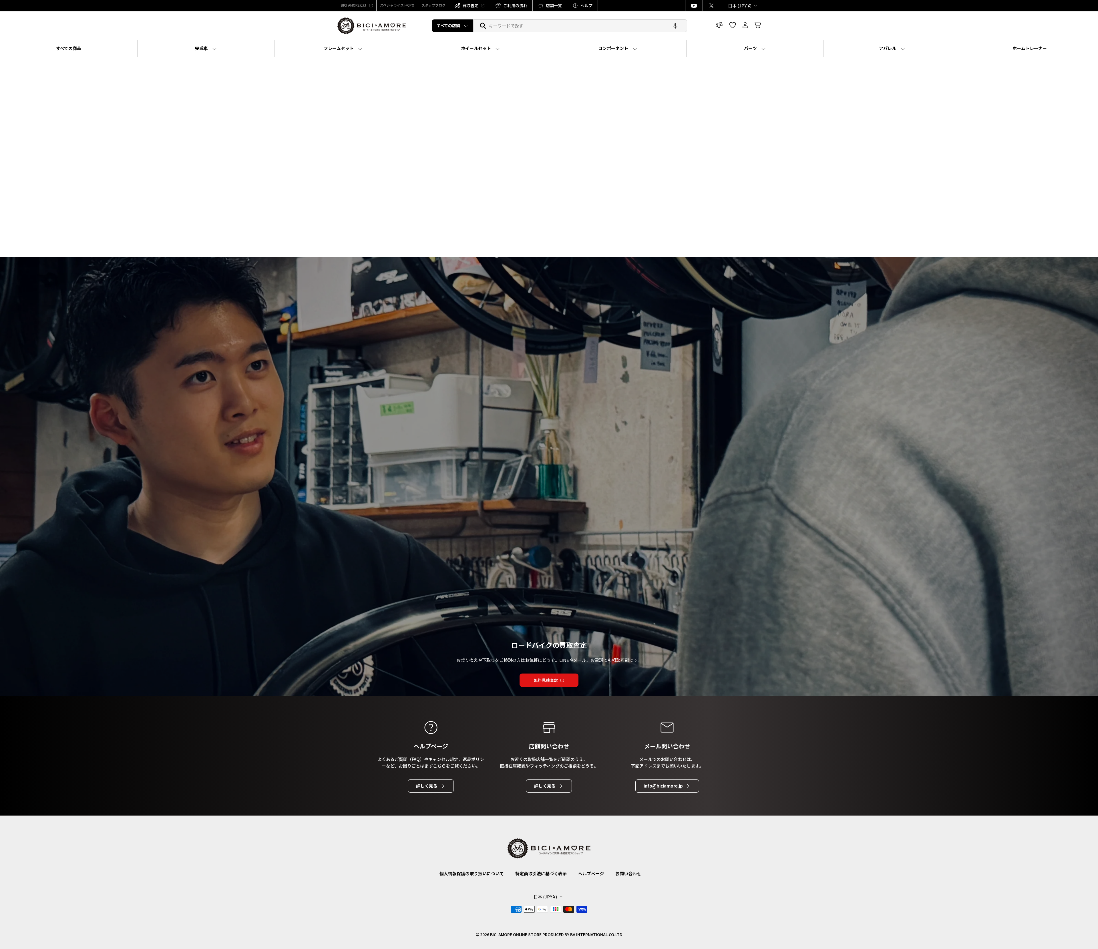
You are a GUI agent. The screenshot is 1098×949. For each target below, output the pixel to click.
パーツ (751, 48)
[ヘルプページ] (430, 727)
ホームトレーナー (1030, 48)
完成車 (202, 48)
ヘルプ (586, 5)
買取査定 (470, 5)
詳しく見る (426, 786)
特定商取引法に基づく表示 (541, 873)
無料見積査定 (546, 680)
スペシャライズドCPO (397, 5)
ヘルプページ (591, 873)
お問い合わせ (628, 873)
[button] (675, 25)
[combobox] (580, 25)
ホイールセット (476, 48)
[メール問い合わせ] (667, 727)
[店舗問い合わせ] (549, 727)
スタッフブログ (433, 5)
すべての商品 (68, 48)
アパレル (888, 48)
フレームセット (339, 48)
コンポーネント (613, 48)
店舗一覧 (554, 5)
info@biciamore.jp (663, 786)
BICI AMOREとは (354, 5)
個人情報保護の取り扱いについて (471, 873)
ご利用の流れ (515, 5)
